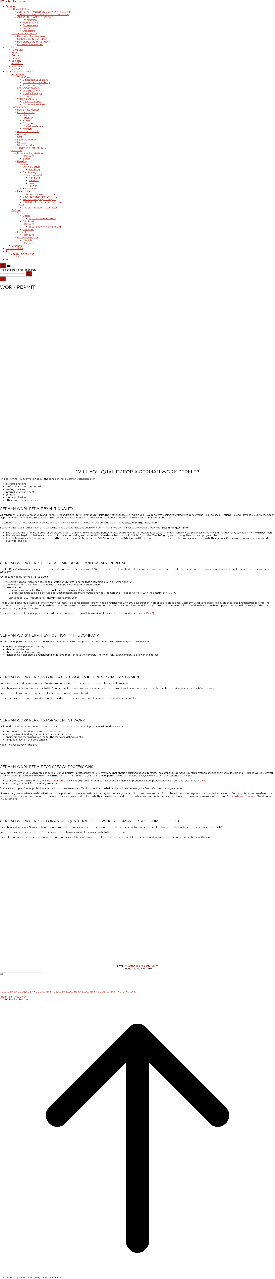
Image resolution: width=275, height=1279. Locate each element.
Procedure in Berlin (34, 85)
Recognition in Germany (242, 796)
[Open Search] (3, 265)
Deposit (21, 142)
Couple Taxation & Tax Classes (40, 207)
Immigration (30, 20)
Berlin (14, 52)
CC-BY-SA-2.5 (49, 991)
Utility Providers (26, 145)
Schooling (23, 213)
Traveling (22, 164)
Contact (16, 256)
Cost (19, 137)
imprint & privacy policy (13, 996)
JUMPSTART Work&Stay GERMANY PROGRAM (44, 11)
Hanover (16, 58)
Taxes (20, 205)
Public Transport (32, 175)
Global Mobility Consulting (32, 39)
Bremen (16, 55)
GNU (125, 991)
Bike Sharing (30, 188)
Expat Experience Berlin (42, 218)
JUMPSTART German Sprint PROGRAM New (43, 14)
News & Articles (14, 248)
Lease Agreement (27, 139)
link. (204, 780)
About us (11, 251)
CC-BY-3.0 (63, 991)
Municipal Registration (30, 153)
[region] (137, 370)
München (28, 229)
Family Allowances (27, 237)
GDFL (132, 991)
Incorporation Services (30, 44)
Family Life (23, 232)
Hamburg (17, 50)
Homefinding (30, 22)
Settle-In (16, 150)
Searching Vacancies (28, 88)
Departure (29, 30)
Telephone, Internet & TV (31, 147)
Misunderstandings (34, 104)
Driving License (31, 167)
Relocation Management (31, 36)
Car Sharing (29, 172)
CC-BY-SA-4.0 (113, 991)
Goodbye (16, 245)
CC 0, (3, 991)
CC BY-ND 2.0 (33, 991)
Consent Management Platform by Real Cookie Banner (31, 1277)
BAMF (149, 613)
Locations (11, 47)
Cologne (16, 60)
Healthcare (23, 191)
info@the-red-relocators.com (141, 966)
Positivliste (58, 780)
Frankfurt (17, 63)
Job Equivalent (31, 90)
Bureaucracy (30, 25)
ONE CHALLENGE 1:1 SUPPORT (35, 17)
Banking (22, 161)
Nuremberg (18, 66)
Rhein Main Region (33, 126)
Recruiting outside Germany (33, 41)
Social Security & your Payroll (39, 199)
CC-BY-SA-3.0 (77, 991)
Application (23, 134)
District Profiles (26, 112)
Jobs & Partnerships (22, 254)
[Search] (29, 273)
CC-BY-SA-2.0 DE (15, 991)
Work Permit (24, 77)
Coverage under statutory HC (40, 196)
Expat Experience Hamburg (45, 226)
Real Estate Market (28, 109)
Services (10, 6)
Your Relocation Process (20, 71)
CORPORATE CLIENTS (24, 33)
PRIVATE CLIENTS (21, 9)
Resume (28, 96)
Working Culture (27, 99)
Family (26, 28)
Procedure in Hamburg (36, 82)
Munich (15, 69)
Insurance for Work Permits (39, 194)
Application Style (32, 93)
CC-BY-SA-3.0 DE (95, 991)
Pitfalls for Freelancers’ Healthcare (43, 202)
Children (16, 210)
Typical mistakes (32, 101)
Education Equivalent (35, 79)
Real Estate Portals (28, 131)
